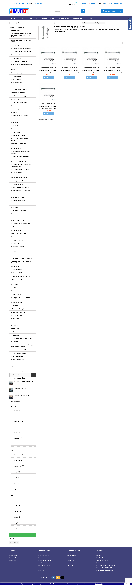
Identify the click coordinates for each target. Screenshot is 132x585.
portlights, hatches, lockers (21, 181)
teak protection (16, 335)
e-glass (15, 284)
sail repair (16, 125)
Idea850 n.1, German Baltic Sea (23, 381)
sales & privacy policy (45, 560)
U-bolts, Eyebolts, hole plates (22, 169)
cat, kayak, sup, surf (19, 73)
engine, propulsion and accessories (19, 144)
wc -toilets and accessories (22, 191)
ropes (13, 255)
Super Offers (15, 30)
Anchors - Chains (18, 247)
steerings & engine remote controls (20, 152)
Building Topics (48, 18)
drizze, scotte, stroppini (20, 96)
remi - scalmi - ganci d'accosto (18, 250)
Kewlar (15, 287)
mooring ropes (18, 237)
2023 (13, 428)
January (17, 444)
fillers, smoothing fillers (19, 309)
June (17, 478)
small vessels (17, 79)
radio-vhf (16, 217)
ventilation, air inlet (19, 197)
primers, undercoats (18, 312)
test (12, 366)
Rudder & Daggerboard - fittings (20, 139)
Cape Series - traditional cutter (22, 51)
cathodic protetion (19, 201)
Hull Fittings (16, 132)
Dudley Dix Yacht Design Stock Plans (21, 41)
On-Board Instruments (18, 210)
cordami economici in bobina (22, 258)
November (18, 500)
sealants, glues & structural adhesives (20, 298)
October (18, 460)
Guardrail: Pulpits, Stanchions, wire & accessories (21, 165)
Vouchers (70, 565)
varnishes (16, 322)
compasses (17, 214)
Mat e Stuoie (17, 294)
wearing (15, 207)
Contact (100, 551)
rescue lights (17, 230)
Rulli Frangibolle (18, 356)
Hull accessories (18, 204)
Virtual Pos (91, 18)
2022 (14, 450)
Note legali (41, 558)
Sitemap (41, 570)
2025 (13, 417)
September (19, 466)
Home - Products (17, 18)
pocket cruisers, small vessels (22, 48)
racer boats (16, 55)
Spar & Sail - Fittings (19, 135)
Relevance (110, 43)
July (16, 523)
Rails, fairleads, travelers (20, 116)
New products (13, 558)
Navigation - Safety (18, 220)
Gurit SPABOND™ (18, 302)
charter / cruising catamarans (22, 65)
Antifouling (15, 328)
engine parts (17, 148)
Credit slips (70, 560)
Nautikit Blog (33, 18)
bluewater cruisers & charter (22, 61)
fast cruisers (17, 58)
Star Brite (16, 342)
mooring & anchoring (18, 233)
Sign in (106, 3)
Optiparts (14, 129)
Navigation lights (18, 184)
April (16, 489)
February (18, 438)
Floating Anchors (18, 227)
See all (22, 535)
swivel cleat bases (19, 106)
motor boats (17, 76)
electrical (16, 194)
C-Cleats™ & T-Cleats (20, 102)
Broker (13, 363)
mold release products (20, 353)
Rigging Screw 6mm (69, 67)
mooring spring (18, 240)
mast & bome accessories (21, 119)
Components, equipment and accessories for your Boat (21, 157)
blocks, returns (17, 99)
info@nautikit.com (38, 3)
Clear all (14, 542)
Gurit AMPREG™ (17, 273)
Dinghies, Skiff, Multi (19, 45)
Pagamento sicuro (44, 565)
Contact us (41, 568)
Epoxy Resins (15, 266)
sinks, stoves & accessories (21, 187)
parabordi (16, 243)
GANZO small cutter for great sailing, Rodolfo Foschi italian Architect (21, 35)
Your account (73, 551)
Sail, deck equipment (18, 92)
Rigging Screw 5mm (48, 67)
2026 (13, 406)
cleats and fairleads (19, 161)
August (17, 472)
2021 (14, 495)
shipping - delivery (44, 555)
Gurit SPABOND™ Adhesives (21, 276)
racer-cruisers (17, 83)
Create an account (116, 3)
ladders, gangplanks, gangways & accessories (19, 176)
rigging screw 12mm (48, 103)
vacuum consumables (20, 350)
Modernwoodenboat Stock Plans (20, 68)
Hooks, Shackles (18, 173)
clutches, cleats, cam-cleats (22, 109)
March (17, 410)
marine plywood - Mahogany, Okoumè (21, 262)
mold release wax (18, 360)
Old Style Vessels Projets (19, 89)
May (16, 483)
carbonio (16, 291)
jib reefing (16, 122)
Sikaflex (15, 305)
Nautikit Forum (63, 18)
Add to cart (48, 78)
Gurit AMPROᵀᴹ (17, 269)
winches (15, 112)
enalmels (16, 319)
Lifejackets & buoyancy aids (21, 224)
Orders (69, 558)
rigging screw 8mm (91, 67)
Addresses (70, 563)
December (18, 421)
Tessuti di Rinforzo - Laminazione (18, 280)
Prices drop (13, 555)
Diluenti (15, 325)
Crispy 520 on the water (21, 396)
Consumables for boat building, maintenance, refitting (22, 345)
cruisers (15, 86)
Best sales (12, 560)
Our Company (78, 18)
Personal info (71, 555)
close (127, 584)
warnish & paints (16, 315)
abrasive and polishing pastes (21, 338)
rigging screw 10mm (113, 67)
